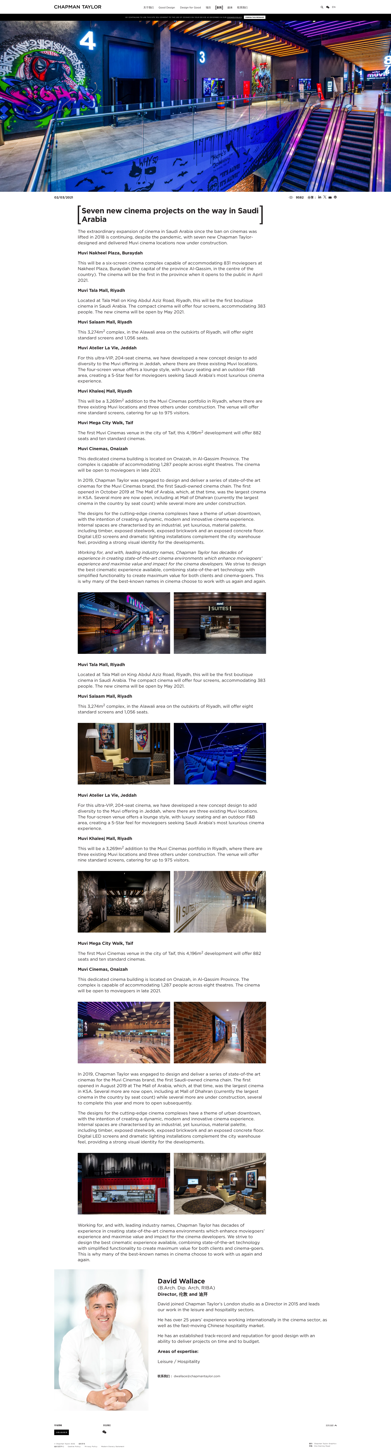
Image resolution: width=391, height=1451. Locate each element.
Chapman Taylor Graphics (325, 1443)
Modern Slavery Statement (112, 1446)
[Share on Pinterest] (335, 197)
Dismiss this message (254, 17)
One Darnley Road (322, 1446)
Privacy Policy (91, 1446)
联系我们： (189, 1376)
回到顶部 (330, 1425)
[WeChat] (328, 7)
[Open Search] (322, 8)
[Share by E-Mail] (330, 197)
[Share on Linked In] (319, 197)
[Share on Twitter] (324, 197)
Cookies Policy (234, 17)
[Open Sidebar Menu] (338, 7)
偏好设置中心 (59, 1446)
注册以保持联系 (61, 1432)
